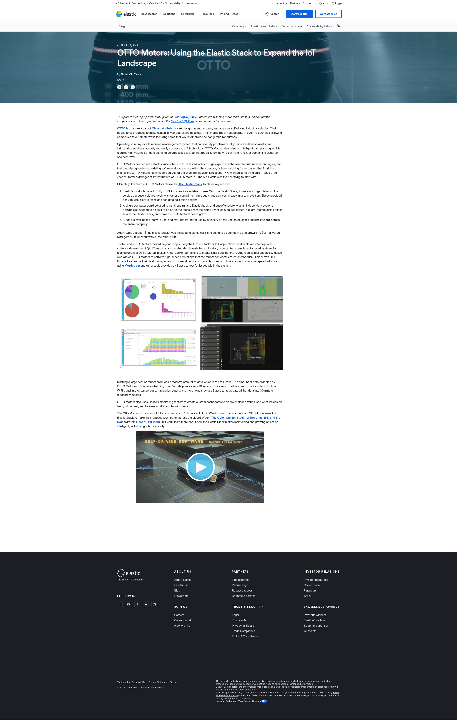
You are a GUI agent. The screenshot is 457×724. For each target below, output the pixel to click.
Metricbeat (132, 265)
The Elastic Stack (190, 184)
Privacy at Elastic (243, 625)
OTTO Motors (126, 128)
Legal (235, 615)
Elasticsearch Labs (263, 26)
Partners (295, 3)
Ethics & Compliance (245, 636)
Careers (179, 615)
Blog (122, 26)
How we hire (182, 625)
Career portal (182, 620)
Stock (308, 596)
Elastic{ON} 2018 (185, 117)
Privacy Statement (158, 682)
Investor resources (316, 580)
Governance (312, 585)
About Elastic (182, 580)
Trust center (239, 620)
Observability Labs (318, 26)
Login (338, 3)
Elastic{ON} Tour (182, 121)
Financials (310, 590)
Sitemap (174, 682)
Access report (190, 3)
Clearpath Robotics (165, 128)
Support (307, 3)
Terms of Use (139, 682)
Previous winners (315, 615)
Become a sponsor (316, 625)
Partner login (240, 585)
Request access (242, 590)
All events (310, 631)
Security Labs (291, 26)
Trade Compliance (243, 631)
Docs (235, 14)
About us (282, 3)
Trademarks (123, 682)
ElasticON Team (131, 74)
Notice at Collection (226, 701)
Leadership (181, 585)
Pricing (224, 14)
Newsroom (181, 596)
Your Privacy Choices (249, 701)
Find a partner (241, 580)
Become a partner (243, 596)
